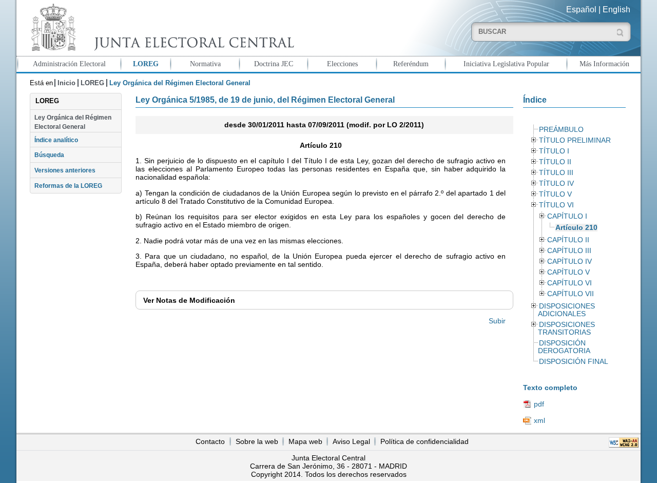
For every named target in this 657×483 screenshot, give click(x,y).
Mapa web (305, 441)
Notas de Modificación (189, 300)
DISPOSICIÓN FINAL (573, 361)
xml (539, 420)
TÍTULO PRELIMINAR (575, 140)
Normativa (205, 64)
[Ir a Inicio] (160, 27)
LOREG (146, 64)
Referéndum (411, 64)
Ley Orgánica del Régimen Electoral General (72, 122)
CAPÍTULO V (568, 272)
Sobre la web (257, 441)
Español (581, 9)
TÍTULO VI (556, 205)
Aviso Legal (351, 441)
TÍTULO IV (556, 183)
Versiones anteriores (64, 170)
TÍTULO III (556, 173)
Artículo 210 (576, 227)
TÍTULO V (555, 194)
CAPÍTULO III (569, 251)
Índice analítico (56, 140)
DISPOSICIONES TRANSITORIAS (566, 328)
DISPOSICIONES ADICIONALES (566, 310)
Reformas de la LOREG (68, 185)
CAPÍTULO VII (570, 294)
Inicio (66, 83)
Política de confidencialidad (424, 441)
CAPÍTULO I (567, 216)
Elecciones (342, 64)
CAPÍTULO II (568, 240)
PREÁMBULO (561, 129)
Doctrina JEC (273, 64)
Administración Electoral (69, 64)
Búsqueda (49, 155)
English (616, 9)
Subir (497, 321)
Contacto (210, 441)
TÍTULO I (554, 151)
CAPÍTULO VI (569, 283)
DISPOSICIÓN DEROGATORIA (564, 347)
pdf (539, 404)
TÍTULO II (555, 162)
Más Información (604, 64)
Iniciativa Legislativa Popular (506, 64)
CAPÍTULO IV (569, 261)
